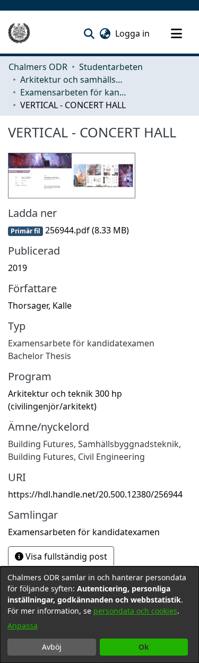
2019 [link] (17, 268)
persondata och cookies (135, 611)
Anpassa (22, 626)
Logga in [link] (133, 33)
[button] (89, 33)
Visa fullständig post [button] (65, 556)
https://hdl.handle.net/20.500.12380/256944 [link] (95, 494)
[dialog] (99, 614)
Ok (144, 647)
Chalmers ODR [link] (37, 67)
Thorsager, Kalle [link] (40, 305)
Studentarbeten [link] (111, 67)
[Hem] (19, 33)
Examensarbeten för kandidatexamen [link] (73, 92)
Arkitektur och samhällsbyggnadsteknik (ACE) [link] (73, 79)
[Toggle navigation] (176, 33)
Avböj (52, 647)
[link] (68, 230)
